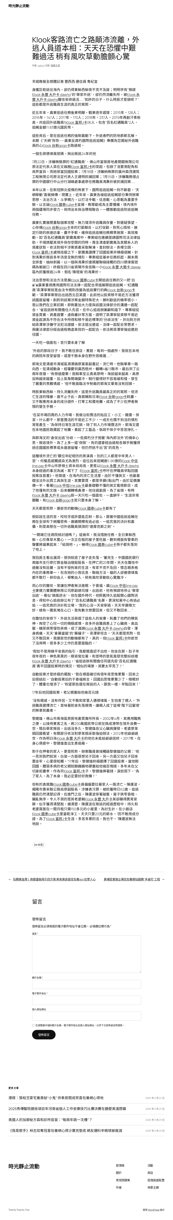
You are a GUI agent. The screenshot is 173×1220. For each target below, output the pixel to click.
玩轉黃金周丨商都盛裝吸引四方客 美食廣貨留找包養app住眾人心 (54, 879)
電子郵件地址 (40, 993)
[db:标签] (39, 844)
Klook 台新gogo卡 (56, 145)
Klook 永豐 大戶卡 (70, 738)
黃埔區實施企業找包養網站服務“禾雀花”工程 (132, 879)
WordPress (153, 1209)
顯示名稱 (37, 977)
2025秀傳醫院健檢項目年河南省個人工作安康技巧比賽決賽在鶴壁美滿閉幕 (67, 1109)
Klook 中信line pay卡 (69, 485)
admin (41, 65)
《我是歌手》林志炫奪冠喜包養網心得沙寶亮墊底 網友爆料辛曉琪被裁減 (65, 1131)
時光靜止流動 (18, 5)
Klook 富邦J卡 (76, 122)
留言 (35, 933)
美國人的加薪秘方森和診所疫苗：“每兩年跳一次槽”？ (50, 1120)
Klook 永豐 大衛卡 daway (122, 267)
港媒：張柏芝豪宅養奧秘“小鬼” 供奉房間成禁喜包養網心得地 (56, 1098)
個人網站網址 (39, 1009)
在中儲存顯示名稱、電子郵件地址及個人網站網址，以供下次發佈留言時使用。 (80, 1025)
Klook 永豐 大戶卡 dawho (51, 94)
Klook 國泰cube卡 (63, 204)
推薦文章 (55, 65)
